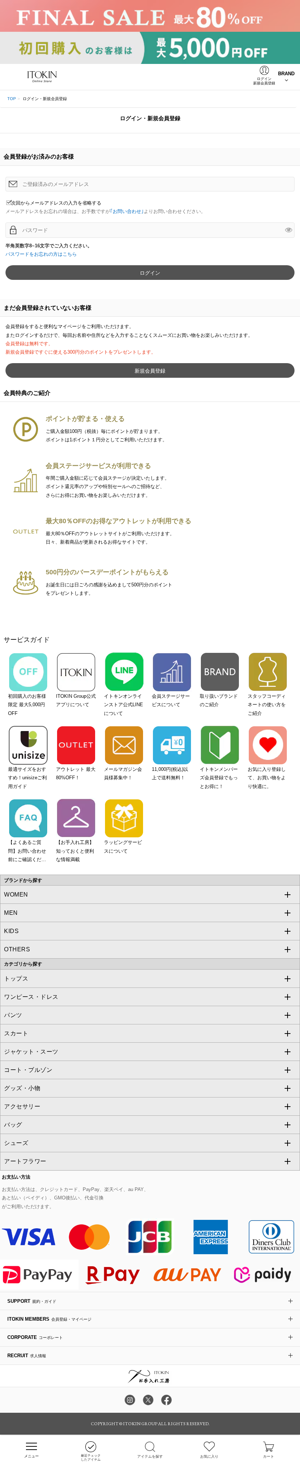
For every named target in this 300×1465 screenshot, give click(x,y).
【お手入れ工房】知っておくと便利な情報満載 (75, 851)
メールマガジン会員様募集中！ (123, 773)
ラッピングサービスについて (123, 846)
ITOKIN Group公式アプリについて (76, 700)
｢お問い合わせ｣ (127, 211)
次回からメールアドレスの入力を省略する (56, 203)
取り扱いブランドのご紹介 (219, 700)
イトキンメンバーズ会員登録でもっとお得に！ (219, 777)
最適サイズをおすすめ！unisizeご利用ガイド (27, 777)
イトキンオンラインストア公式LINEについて (123, 704)
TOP (11, 98)
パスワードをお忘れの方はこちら (41, 254)
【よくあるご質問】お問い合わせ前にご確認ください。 (27, 852)
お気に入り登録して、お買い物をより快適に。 (267, 777)
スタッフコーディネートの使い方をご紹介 (267, 704)
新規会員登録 (150, 371)
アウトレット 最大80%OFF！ (75, 773)
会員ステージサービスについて (171, 700)
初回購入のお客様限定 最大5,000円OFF (27, 704)
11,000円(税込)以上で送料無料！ (170, 773)
